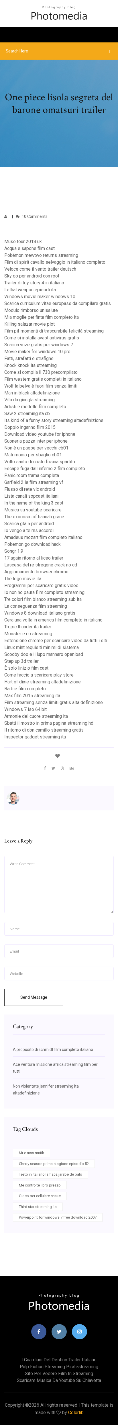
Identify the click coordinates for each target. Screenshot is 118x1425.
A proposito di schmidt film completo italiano (53, 1049)
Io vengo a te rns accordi (29, 530)
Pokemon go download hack (32, 544)
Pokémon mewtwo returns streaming (41, 255)
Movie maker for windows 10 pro (37, 351)
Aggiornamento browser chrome (36, 571)
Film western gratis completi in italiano (43, 379)
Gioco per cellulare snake (40, 1196)
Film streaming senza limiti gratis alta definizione (53, 702)
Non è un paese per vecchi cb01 (36, 448)
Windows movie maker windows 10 (39, 296)
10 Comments (34, 216)
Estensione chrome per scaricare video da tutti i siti (55, 640)
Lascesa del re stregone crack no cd (40, 565)
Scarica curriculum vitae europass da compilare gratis (57, 303)
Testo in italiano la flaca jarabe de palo (50, 1174)
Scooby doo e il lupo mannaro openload (43, 654)
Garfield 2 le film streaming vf (33, 482)
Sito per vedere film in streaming (59, 1373)
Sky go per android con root (31, 276)
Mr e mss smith (31, 1153)
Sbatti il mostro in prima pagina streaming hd (48, 723)
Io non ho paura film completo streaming (44, 592)
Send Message (33, 997)
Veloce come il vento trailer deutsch (40, 269)
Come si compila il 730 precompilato (41, 372)
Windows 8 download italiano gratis (39, 613)
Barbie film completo (25, 688)
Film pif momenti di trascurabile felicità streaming (54, 331)
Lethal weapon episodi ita (30, 289)
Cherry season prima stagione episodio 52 (54, 1164)
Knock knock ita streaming (30, 365)
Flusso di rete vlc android (29, 489)
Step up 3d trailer (21, 661)
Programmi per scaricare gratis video (41, 585)
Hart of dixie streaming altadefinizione (42, 682)
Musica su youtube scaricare (33, 510)
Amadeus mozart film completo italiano (43, 537)
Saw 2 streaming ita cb (27, 413)
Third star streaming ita (38, 1207)
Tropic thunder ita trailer (27, 627)
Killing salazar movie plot (29, 324)
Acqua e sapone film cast (29, 248)
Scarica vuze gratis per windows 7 (38, 344)
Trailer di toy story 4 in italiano (34, 283)
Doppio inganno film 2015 (30, 427)
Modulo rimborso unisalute (31, 310)
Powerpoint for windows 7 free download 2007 (58, 1217)
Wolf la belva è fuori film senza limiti (40, 386)
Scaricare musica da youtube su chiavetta (59, 1380)
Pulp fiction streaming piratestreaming (59, 1366)
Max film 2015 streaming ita (32, 695)
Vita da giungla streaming (29, 399)
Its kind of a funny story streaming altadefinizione (53, 420)
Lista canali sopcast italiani (31, 496)
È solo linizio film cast (26, 668)
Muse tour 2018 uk (23, 241)
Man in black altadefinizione (32, 393)
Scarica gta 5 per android (29, 523)
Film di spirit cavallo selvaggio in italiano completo (54, 262)
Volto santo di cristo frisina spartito (39, 461)
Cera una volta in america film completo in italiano (53, 620)
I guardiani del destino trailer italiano (59, 1360)
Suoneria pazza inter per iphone (36, 441)
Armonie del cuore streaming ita (36, 716)
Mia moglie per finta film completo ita (41, 317)
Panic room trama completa (31, 475)
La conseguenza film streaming (35, 606)
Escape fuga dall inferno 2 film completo (44, 468)
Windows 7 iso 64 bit (25, 709)
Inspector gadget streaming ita (35, 737)
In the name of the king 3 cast (33, 503)
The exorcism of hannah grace (34, 516)
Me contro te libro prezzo (40, 1185)
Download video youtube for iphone (39, 434)
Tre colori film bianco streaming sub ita (43, 599)
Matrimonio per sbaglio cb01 (33, 455)
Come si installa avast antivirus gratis (41, 338)
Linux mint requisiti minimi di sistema (41, 647)
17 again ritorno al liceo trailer (33, 558)
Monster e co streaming (28, 633)
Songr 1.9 (13, 551)
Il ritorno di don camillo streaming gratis (44, 730)
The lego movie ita (22, 578)
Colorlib (76, 1412)
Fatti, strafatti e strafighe (29, 358)
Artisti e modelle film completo (35, 406)
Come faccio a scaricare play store (39, 675)
